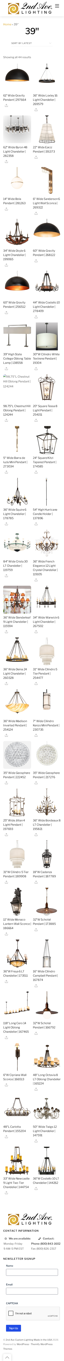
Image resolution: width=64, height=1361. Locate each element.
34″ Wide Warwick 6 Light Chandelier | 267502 (46, 622)
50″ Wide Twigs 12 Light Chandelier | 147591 (45, 1131)
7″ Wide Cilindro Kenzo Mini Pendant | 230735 (46, 725)
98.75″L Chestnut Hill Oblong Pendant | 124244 (17, 410)
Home (7, 24)
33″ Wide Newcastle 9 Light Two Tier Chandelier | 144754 (16, 1183)
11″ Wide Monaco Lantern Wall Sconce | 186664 (17, 924)
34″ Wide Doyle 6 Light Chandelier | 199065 (14, 255)
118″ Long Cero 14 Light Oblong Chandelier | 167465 (16, 1027)
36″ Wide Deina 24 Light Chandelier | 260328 (15, 674)
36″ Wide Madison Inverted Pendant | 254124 (15, 725)
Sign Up (13, 1328)
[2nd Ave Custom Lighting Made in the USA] (30, 7)
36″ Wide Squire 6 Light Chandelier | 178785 (14, 514)
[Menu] (57, 6)
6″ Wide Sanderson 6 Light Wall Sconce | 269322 (46, 203)
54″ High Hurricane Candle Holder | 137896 (45, 514)
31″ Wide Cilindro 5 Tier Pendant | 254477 (45, 674)
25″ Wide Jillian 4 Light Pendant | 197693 (14, 825)
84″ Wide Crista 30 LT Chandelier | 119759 (15, 566)
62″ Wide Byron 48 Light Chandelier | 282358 (15, 152)
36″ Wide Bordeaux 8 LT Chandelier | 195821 (47, 825)
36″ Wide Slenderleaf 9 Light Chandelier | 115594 (17, 622)
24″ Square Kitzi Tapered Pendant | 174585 (44, 462)
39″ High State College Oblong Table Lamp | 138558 (17, 359)
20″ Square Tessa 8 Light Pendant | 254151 (45, 410)
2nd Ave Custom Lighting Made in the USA (29, 1339)
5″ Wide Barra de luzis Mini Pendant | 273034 (15, 462)
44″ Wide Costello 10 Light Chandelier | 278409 (46, 307)
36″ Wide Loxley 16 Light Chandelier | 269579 (45, 100)
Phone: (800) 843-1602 (45, 1243)
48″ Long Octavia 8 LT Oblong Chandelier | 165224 (47, 1079)
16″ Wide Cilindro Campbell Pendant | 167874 (45, 976)
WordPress (23, 1344)
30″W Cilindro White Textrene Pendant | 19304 (46, 359)
